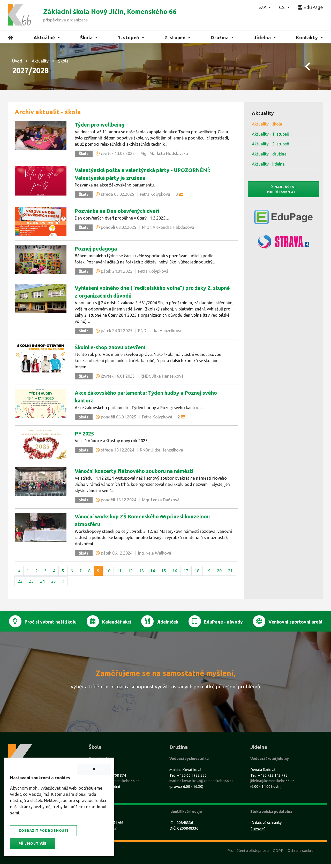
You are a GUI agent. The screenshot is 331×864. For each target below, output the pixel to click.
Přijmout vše (33, 843)
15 (163, 571)
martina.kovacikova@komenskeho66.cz (201, 781)
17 (186, 571)
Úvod (17, 61)
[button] (265, 7)
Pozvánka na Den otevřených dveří (117, 211)
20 (219, 571)
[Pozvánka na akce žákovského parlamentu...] (40, 180)
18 (197, 571)
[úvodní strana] (19, 14)
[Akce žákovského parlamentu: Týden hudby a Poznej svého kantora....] (40, 403)
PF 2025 (84, 434)
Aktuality (40, 61)
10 (108, 571)
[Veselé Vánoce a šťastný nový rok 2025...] (40, 443)
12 (130, 571)
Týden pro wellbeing (99, 125)
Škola (63, 61)
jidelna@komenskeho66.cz (272, 781)
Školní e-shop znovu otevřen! (110, 347)
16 (174, 571)
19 (208, 571)
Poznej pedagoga (96, 249)
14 (152, 571)
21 (230, 571)
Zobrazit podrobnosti (43, 830)
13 (141, 571)
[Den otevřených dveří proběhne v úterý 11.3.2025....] (40, 221)
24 (42, 581)
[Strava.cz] (283, 244)
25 (53, 581)
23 (31, 581)
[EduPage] (283, 219)
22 (20, 581)
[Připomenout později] (94, 769)
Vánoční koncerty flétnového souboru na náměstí (134, 471)
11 (119, 571)
